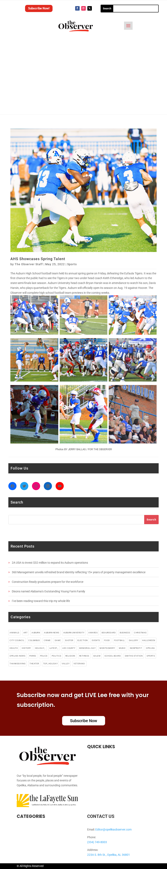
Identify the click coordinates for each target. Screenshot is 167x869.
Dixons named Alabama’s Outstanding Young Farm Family (48, 591)
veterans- (79, 663)
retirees (84, 656)
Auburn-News (51, 632)
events (96, 640)
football (119, 640)
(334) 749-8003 (97, 842)
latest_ (53, 648)
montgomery (107, 648)
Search (151, 519)
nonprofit (136, 648)
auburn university (74, 632)
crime (47, 640)
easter (69, 640)
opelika (150, 648)
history (26, 648)
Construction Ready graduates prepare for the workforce (47, 581)
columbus (34, 640)
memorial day (87, 648)
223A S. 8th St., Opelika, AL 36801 (108, 854)
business (125, 632)
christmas (140, 632)
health (14, 648)
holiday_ (40, 648)
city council (17, 640)
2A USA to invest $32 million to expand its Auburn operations (50, 562)
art (25, 632)
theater (34, 663)
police (44, 656)
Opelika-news (17, 656)
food (107, 640)
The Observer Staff (29, 264)
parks (32, 656)
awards (93, 632)
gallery (133, 640)
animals (14, 632)
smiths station (134, 656)
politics (56, 656)
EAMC (58, 640)
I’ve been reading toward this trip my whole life (41, 601)
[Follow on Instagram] (83, 8)
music (122, 648)
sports (151, 656)
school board (112, 656)
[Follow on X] (89, 8)
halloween (148, 640)
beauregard (109, 632)
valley (65, 663)
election (82, 640)
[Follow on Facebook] (77, 8)
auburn (36, 632)
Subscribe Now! (38, 8)
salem (97, 656)
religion (70, 656)
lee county (68, 648)
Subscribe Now (83, 720)
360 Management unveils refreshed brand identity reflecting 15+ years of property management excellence (78, 572)
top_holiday (50, 663)
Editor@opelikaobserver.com (113, 829)
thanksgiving (17, 663)
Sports (72, 264)
